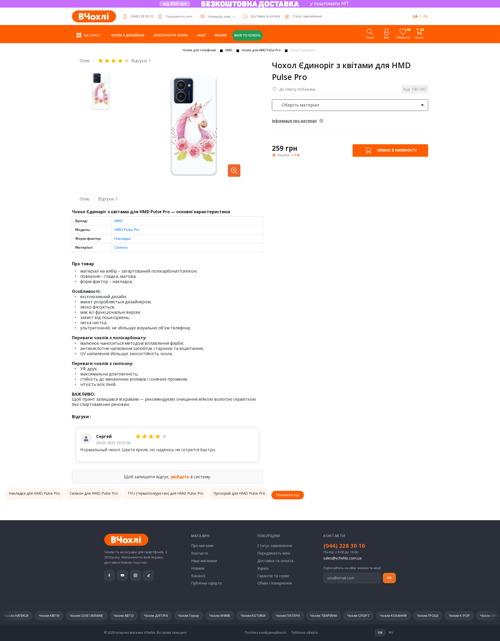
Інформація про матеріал (294, 120)
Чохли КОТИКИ (232, 615)
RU (425, 16)
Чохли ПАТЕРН (267, 615)
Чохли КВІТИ (28, 615)
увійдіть (180, 477)
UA (415, 16)
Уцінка (262, 568)
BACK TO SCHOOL (247, 35)
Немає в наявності (396, 149)
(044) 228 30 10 (142, 16)
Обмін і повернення (274, 583)
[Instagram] (135, 575)
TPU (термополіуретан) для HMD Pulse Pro (165, 493)
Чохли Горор (168, 615)
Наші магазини (204, 560)
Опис (85, 61)
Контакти (199, 553)
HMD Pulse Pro (127, 230)
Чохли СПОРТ (338, 615)
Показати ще (287, 494)
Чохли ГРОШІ (407, 615)
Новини (197, 568)
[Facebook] (109, 575)
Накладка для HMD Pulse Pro (34, 493)
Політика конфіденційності (265, 632)
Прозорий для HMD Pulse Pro (239, 493)
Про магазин (202, 545)
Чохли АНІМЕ (199, 615)
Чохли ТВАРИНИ (303, 615)
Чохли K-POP (438, 615)
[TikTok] (148, 575)
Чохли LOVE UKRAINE (66, 615)
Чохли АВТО (103, 615)
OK (389, 577)
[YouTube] (122, 575)
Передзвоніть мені (179, 16)
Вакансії (198, 575)
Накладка (122, 238)
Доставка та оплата (265, 16)
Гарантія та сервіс (273, 575)
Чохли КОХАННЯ (372, 615)
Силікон (121, 247)
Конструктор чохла (171, 35)
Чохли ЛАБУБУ (471, 615)
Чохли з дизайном (127, 35)
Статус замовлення (274, 545)
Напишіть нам (219, 16)
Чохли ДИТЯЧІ (135, 615)
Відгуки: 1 (141, 60)
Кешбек (221, 35)
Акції (201, 35)
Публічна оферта (206, 583)
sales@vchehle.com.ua (342, 558)
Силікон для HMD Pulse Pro (94, 493)
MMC (118, 221)
